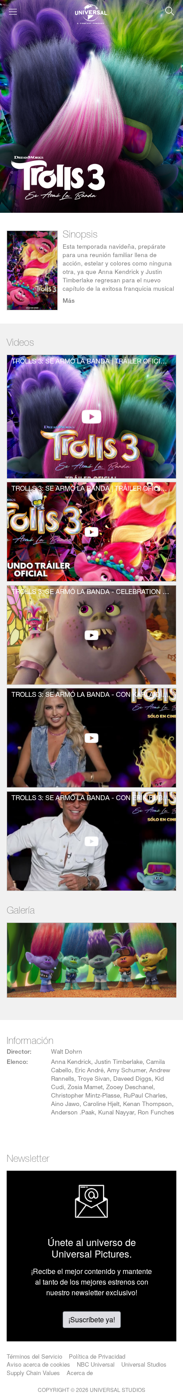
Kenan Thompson (147, 1105)
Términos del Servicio (34, 1356)
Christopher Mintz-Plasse (85, 1096)
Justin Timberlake (119, 1062)
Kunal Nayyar (116, 1113)
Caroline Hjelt (101, 1105)
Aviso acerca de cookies (38, 1364)
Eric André (89, 1071)
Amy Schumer (126, 1071)
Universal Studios (144, 1364)
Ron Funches (156, 1113)
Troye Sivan (94, 1079)
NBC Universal (96, 1364)
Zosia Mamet (85, 1088)
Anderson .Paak (73, 1113)
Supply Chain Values (33, 1372)
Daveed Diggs (132, 1079)
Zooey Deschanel (129, 1088)
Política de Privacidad (97, 1356)
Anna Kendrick (71, 1062)
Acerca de (80, 1372)
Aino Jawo (65, 1105)
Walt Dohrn (66, 1052)
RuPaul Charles (144, 1096)
